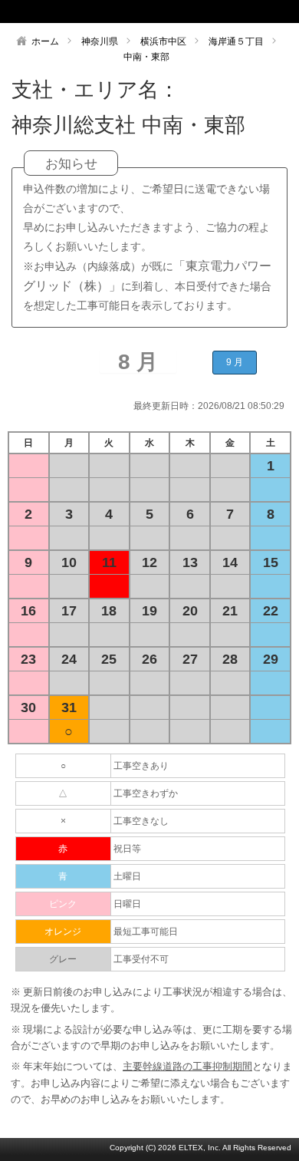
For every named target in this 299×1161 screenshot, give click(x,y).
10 (69, 562)
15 (270, 562)
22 (270, 610)
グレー (63, 959)
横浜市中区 (163, 41)
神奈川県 (99, 41)
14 (230, 562)
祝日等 (127, 848)
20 (190, 610)
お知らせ (71, 164)
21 (230, 610)
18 (109, 610)
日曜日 (127, 904)
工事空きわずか (145, 793)
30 (28, 707)
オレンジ (62, 931)
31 (69, 707)
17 (69, 610)
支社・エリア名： (95, 89)
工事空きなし (141, 821)
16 (28, 610)
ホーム (45, 41)
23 (28, 659)
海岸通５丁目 (236, 41)
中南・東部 (146, 56)
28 (230, 659)
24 (69, 659)
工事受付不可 (141, 959)
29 (270, 659)
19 (149, 610)
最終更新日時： (165, 406)
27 (190, 659)
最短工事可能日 (145, 931)
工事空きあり (141, 765)
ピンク (63, 904)
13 (190, 562)
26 (149, 659)
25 (109, 659)
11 (109, 562)
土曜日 (127, 876)
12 (149, 562)
